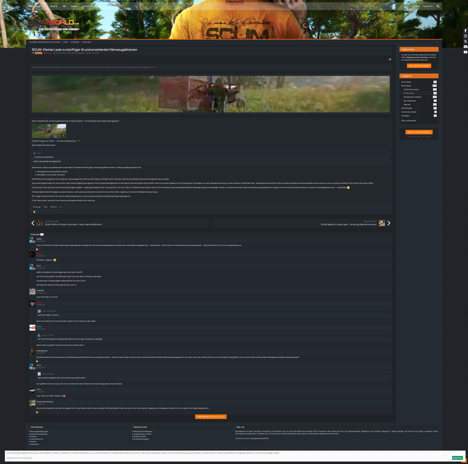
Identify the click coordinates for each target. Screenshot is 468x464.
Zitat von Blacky (48, 374)
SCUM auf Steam (140, 436)
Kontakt (33, 436)
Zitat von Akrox (48, 335)
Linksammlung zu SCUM (142, 434)
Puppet (42, 175)
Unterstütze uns (37, 439)
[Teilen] (390, 59)
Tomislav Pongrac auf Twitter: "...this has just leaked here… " (55, 141)
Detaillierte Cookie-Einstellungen (19, 458)
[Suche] (438, 6)
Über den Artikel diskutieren (419, 132)
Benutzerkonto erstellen (419, 66)
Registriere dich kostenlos (417, 57)
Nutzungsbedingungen (39, 431)
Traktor (39, 200)
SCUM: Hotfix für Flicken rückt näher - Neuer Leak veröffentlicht (73, 224)
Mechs (126, 183)
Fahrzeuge (37, 207)
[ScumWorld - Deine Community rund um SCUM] (234, 24)
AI (60, 207)
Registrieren (428, 6)
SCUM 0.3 (53, 207)
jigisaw (49, 260)
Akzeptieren (457, 458)
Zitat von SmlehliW (49, 311)
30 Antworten (93, 53)
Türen (45, 207)
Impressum (35, 444)
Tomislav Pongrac (76, 121)
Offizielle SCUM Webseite (143, 431)
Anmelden (416, 6)
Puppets (172, 183)
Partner (33, 441)
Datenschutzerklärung (39, 434)
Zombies (51, 280)
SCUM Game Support (141, 439)
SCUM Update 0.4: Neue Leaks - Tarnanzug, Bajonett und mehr (349, 224)
